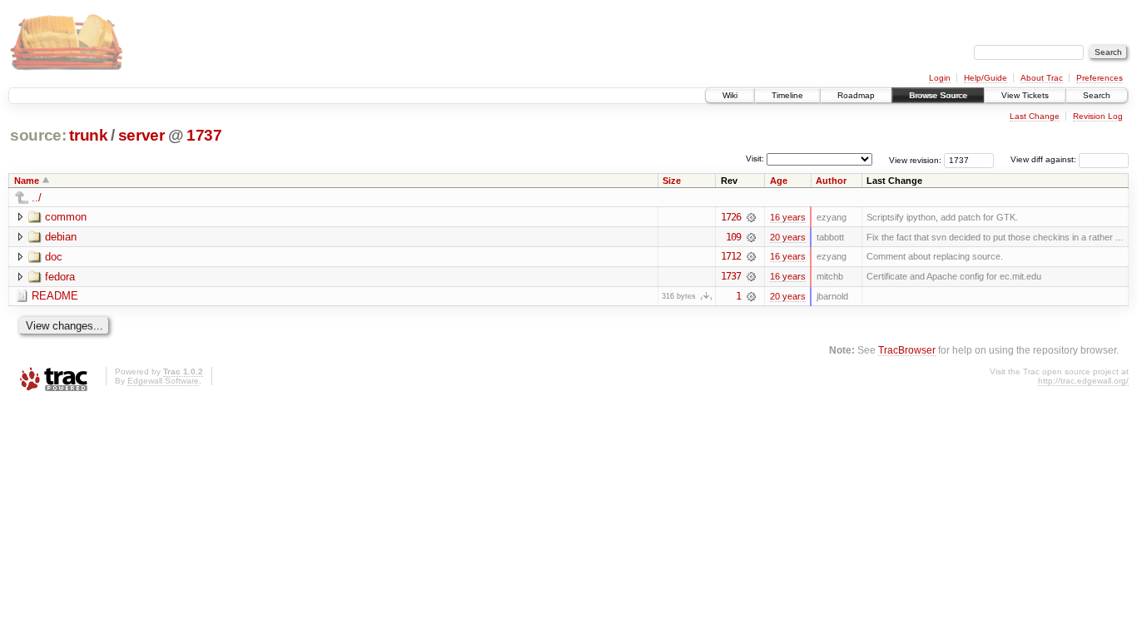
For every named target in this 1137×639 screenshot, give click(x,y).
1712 (731, 256)
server (141, 135)
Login (940, 77)
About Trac (1041, 77)
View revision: (915, 159)
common (66, 217)
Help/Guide (985, 77)
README (55, 296)
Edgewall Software (163, 380)
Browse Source (938, 95)
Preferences (1099, 77)
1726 (731, 217)
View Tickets (1025, 95)
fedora (60, 276)
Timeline (787, 95)
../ (37, 197)
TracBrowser (907, 349)
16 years (788, 217)
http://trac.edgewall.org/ (1083, 380)
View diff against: (1044, 159)
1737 (204, 135)
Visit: (755, 158)
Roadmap (856, 95)
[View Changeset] (751, 217)
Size (672, 181)
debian (61, 236)
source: (38, 135)
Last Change (1035, 116)
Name (26, 181)
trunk (88, 135)
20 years (788, 237)
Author (831, 181)
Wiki (729, 95)
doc (53, 256)
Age (778, 181)
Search (1096, 95)
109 (733, 237)
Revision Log (1098, 116)
